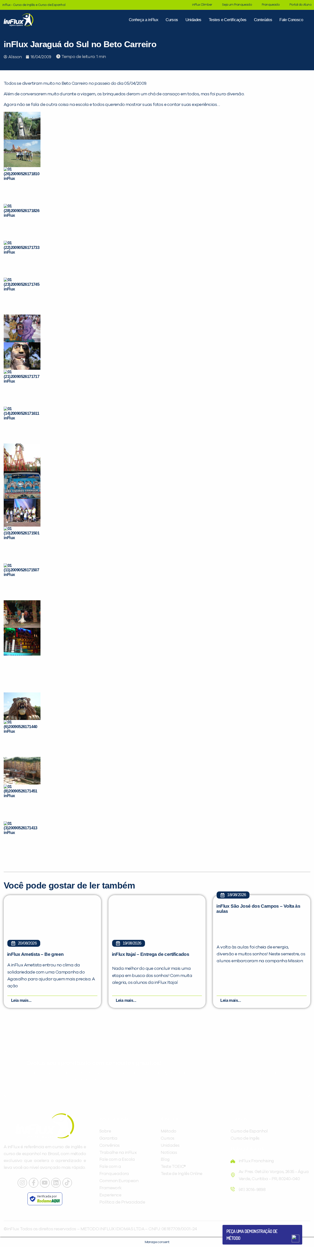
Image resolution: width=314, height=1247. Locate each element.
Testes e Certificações (228, 19)
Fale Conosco (291, 19)
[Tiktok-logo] (67, 1182)
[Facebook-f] (33, 1182)
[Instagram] (22, 1182)
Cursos (172, 19)
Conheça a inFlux (143, 19)
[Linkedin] (56, 1182)
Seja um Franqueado (237, 4)
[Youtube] (44, 1182)
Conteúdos (263, 19)
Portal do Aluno (300, 4)
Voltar (238, 1226)
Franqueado (271, 4)
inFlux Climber (202, 4)
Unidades (193, 19)
